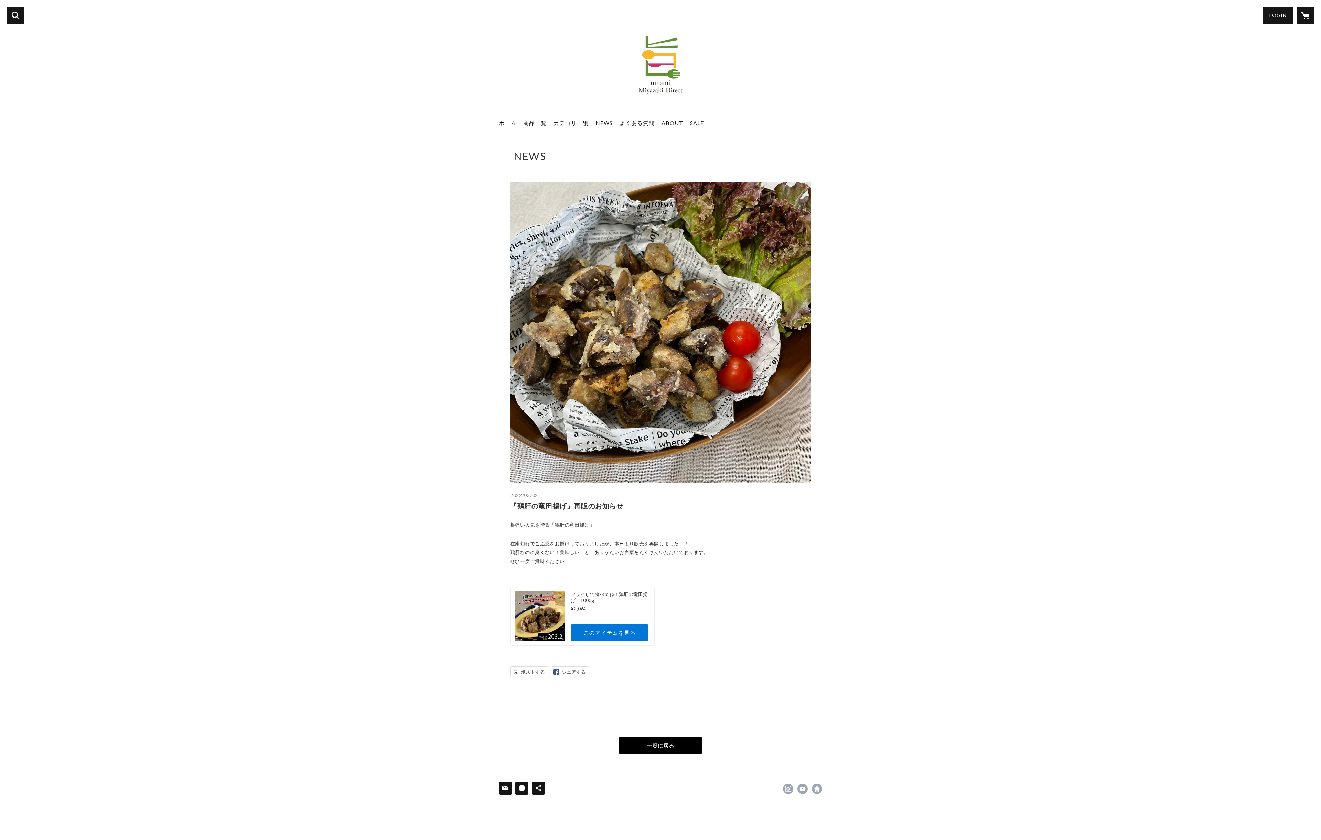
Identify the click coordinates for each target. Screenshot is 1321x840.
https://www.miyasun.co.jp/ (817, 789)
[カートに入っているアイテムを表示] (1305, 15)
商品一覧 (535, 123)
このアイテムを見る (609, 632)
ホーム (507, 123)
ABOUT (672, 123)
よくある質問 (637, 123)
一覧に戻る (660, 745)
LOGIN (1278, 15)
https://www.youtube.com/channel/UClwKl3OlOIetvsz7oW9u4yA (802, 789)
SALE (697, 123)
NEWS (604, 123)
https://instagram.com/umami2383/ (788, 789)
